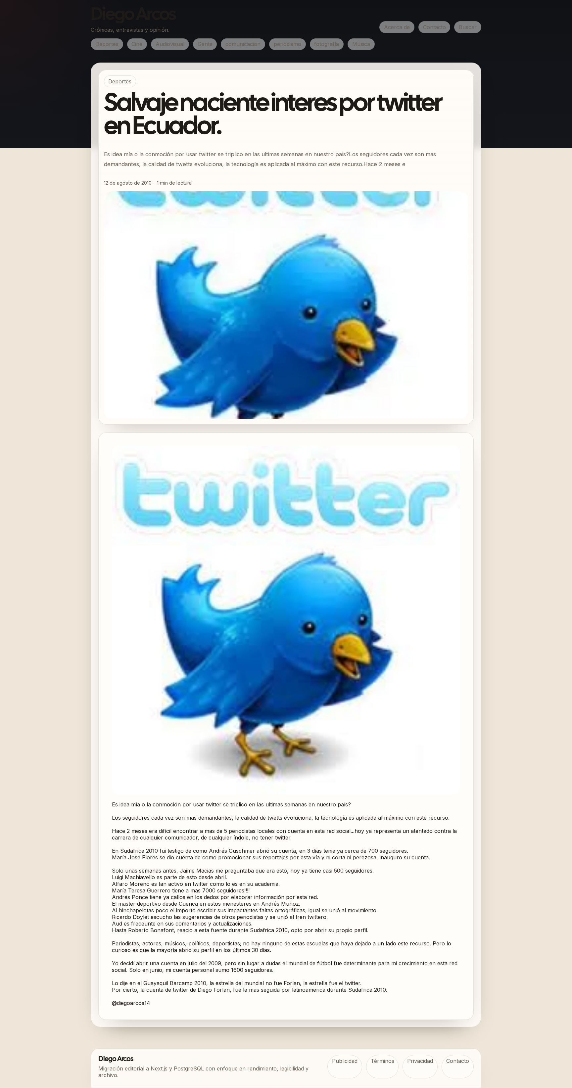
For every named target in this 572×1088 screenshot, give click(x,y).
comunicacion (243, 44)
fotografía (326, 44)
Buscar (468, 27)
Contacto (434, 27)
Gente (205, 44)
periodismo (287, 44)
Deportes (107, 44)
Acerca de (397, 27)
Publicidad (345, 1061)
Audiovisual (170, 44)
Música (361, 44)
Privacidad (420, 1061)
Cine (136, 44)
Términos (382, 1061)
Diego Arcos (133, 15)
